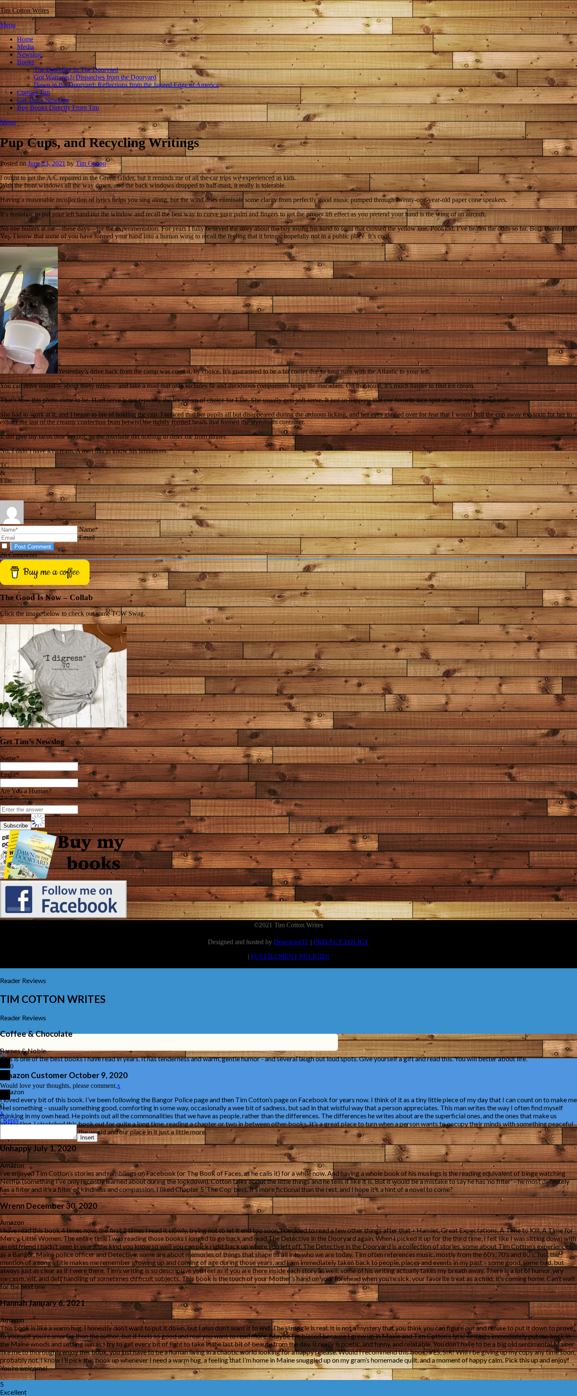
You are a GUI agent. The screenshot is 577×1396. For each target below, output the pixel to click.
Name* (88, 529)
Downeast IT (291, 941)
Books (25, 62)
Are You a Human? (26, 794)
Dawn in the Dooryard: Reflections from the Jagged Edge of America (126, 84)
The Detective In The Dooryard (76, 69)
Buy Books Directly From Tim (58, 107)
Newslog (29, 54)
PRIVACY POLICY (341, 941)
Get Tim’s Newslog (43, 100)
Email (87, 537)
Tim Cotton (91, 163)
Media (25, 46)
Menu (8, 24)
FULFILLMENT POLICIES (290, 956)
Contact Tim (33, 92)
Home (25, 39)
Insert (87, 1137)
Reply (11, 1120)
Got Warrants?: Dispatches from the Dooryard (95, 77)
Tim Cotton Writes (24, 10)
